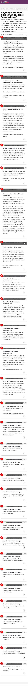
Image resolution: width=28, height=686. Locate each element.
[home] (6, 1)
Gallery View (20, 34)
